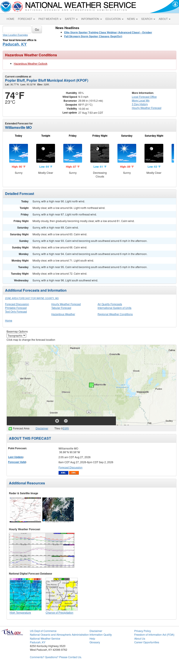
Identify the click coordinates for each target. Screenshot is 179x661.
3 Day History (140, 104)
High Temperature (20, 612)
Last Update (15, 457)
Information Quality (101, 634)
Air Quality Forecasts (110, 304)
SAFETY (70, 19)
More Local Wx (141, 100)
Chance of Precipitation (59, 612)
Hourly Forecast (146, 108)
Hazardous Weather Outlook (30, 63)
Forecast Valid (17, 462)
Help (92, 638)
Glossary (95, 642)
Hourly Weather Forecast (66, 304)
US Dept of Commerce (43, 631)
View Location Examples (15, 34)
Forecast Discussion (17, 304)
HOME (10, 19)
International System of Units (114, 308)
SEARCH (147, 19)
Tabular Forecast (61, 308)
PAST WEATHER (48, 19)
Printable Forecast (16, 308)
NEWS (131, 19)
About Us (139, 638)
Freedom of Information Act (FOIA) (154, 634)
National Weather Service (45, 638)
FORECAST (25, 19)
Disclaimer (42, 428)
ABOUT (163, 19)
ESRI (66, 428)
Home (8, 320)
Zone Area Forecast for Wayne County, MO (32, 298)
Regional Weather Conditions (115, 314)
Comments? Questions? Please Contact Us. (56, 657)
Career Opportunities (146, 642)
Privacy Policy (142, 631)
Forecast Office (144, 96)
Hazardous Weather (63, 314)
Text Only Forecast (16, 311)
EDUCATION (113, 19)
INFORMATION (90, 19)
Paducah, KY (15, 44)
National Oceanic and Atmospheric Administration (59, 634)
